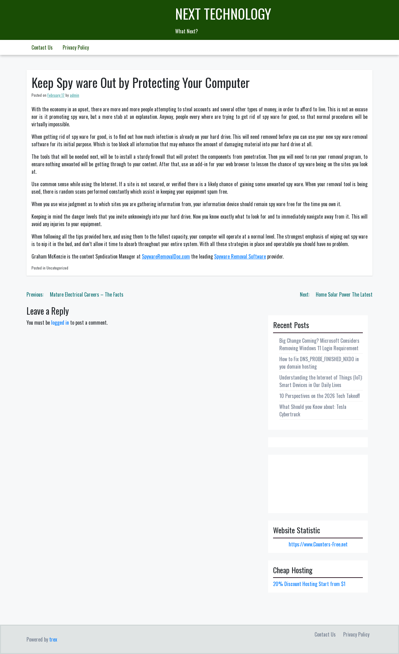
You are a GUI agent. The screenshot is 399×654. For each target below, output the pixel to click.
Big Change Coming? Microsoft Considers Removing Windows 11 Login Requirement (319, 344)
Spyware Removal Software (240, 256)
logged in (60, 322)
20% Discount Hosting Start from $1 (309, 584)
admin (74, 95)
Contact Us (42, 47)
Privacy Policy (76, 47)
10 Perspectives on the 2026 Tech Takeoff (319, 396)
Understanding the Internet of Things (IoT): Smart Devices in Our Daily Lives (321, 381)
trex (53, 639)
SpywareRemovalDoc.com (166, 256)
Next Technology (223, 13)
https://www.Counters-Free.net (318, 544)
